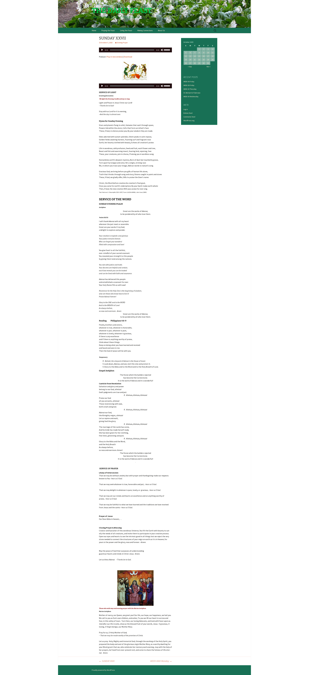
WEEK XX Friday (188, 81)
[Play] (102, 50)
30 (203, 63)
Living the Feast (126, 30)
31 (208, 63)
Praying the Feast (108, 30)
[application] (135, 50)
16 (203, 56)
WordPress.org (188, 120)
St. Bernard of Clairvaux (191, 93)
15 (199, 56)
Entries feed (187, 113)
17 (208, 56)
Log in (185, 109)
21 (195, 60)
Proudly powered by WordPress (103, 670)
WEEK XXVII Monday (161, 660)
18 (212, 56)
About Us (161, 30)
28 (195, 63)
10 (208, 53)
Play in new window (114, 56)
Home (94, 30)
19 (186, 60)
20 (190, 60)
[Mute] (162, 50)
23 (203, 60)
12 (186, 56)
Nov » (209, 67)
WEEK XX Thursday (190, 89)
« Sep (190, 67)
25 (212, 60)
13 (190, 56)
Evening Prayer (122, 43)
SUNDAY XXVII (107, 660)
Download (128, 56)
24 (208, 60)
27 (190, 63)
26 (186, 63)
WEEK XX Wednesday (190, 96)
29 (199, 63)
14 (195, 56)
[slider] (167, 50)
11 (212, 53)
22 (199, 60)
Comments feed (189, 117)
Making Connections (145, 30)
